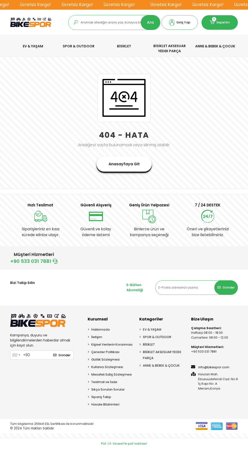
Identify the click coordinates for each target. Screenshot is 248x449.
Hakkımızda (100, 329)
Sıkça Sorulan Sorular (108, 389)
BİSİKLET (149, 344)
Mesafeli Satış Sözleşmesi (111, 374)
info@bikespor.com (213, 367)
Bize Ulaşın (202, 319)
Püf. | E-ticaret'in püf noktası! (124, 443)
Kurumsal (98, 319)
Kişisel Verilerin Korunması (111, 344)
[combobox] (16, 355)
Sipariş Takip (101, 397)
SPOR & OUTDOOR (157, 337)
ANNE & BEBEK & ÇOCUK (161, 365)
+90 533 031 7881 (31, 261)
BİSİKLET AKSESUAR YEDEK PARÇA (162, 355)
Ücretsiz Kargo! (35, 4)
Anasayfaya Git (124, 164)
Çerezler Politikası (105, 352)
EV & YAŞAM (152, 329)
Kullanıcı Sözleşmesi (107, 367)
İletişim (96, 337)
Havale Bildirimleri (105, 404)
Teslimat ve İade (104, 382)
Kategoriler (151, 319)
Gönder (229, 287)
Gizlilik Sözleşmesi (105, 359)
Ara (150, 22)
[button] (180, 22)
